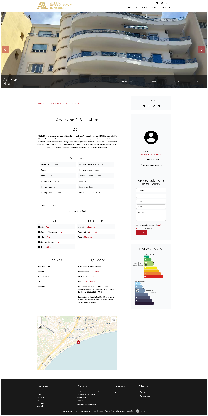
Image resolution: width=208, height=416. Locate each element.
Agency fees (109, 411)
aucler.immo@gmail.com (152, 165)
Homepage (40, 103)
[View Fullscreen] (39, 326)
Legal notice (98, 411)
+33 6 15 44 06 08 (152, 159)
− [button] (40, 322)
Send (141, 232)
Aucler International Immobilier (89, 392)
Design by (142, 411)
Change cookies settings (125, 411)
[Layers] (113, 319)
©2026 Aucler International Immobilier (77, 411)
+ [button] (40, 318)
